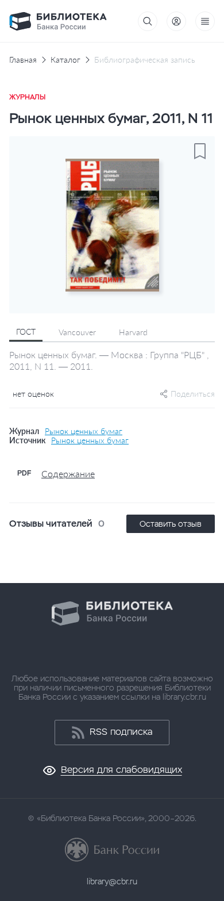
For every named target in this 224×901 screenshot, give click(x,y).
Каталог (65, 59)
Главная (23, 59)
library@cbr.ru (112, 881)
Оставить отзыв (171, 524)
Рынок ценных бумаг (83, 431)
